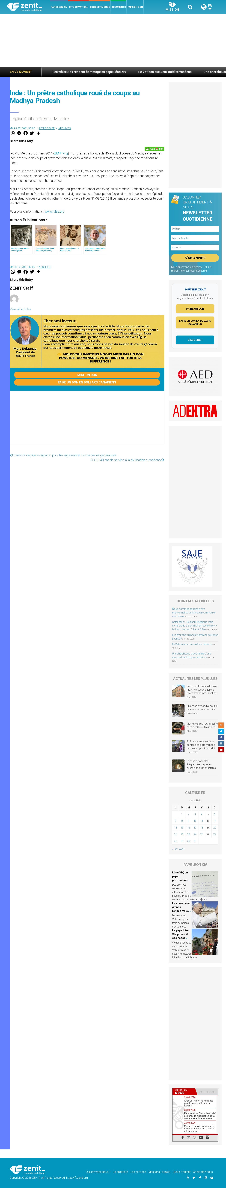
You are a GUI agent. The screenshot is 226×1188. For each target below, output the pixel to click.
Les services (138, 1172)
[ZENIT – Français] (28, 7)
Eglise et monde (100, 7)
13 (214, 821)
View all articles (20, 309)
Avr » (182, 849)
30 (188, 841)
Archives (64, 128)
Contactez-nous (203, 1172)
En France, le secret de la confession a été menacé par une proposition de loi (201, 745)
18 (201, 827)
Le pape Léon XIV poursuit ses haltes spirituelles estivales (180, 938)
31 (195, 841)
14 (175, 827)
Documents (118, 7)
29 (182, 841)
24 (195, 834)
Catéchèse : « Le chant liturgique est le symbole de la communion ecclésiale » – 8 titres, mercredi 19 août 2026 (194, 626)
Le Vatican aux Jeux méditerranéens (134, 72)
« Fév (175, 849)
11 (201, 821)
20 (214, 827)
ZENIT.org (61, 153)
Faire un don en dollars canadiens (87, 382)
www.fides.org (54, 211)
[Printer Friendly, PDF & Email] (154, 149)
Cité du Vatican (78, 7)
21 (175, 834)
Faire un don (135, 7)
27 (214, 834)
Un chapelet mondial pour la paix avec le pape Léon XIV (202, 708)
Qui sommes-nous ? (98, 1172)
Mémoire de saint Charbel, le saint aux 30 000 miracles (202, 725)
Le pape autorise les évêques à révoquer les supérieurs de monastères (201, 764)
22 (182, 834)
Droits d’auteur (182, 1172)
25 (201, 834)
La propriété (120, 1172)
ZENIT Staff (47, 128)
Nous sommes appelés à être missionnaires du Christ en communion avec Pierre (194, 612)
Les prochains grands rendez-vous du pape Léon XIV (181, 911)
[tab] (184, 1091)
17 (195, 827)
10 (195, 821)
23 (188, 834)
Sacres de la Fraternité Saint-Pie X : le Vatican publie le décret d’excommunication (202, 689)
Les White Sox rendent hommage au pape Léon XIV (59, 72)
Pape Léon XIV (59, 7)
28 (175, 841)
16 (188, 827)
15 (182, 827)
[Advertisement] (113, 40)
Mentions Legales (159, 1172)
